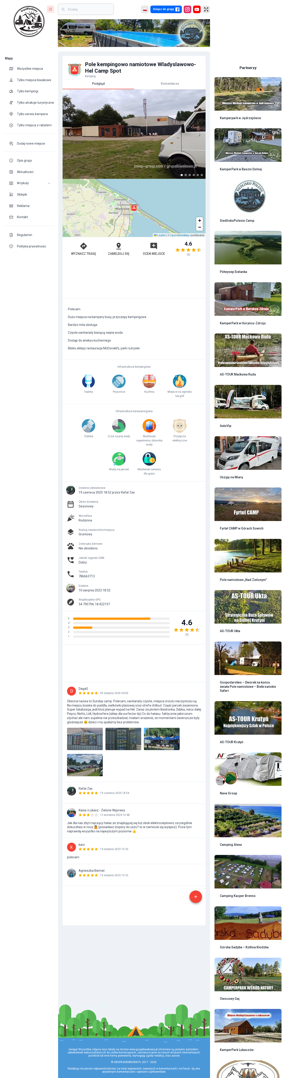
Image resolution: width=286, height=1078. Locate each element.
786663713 (87, 576)
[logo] (29, 21)
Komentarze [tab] (170, 83)
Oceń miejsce (154, 253)
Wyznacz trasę (83, 253)
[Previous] (70, 134)
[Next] (198, 134)
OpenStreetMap (179, 235)
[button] (29, 183)
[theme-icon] (13, 68)
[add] (195, 896)
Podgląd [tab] (98, 83)
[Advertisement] (134, 279)
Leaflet (161, 235)
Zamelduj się (118, 253)
